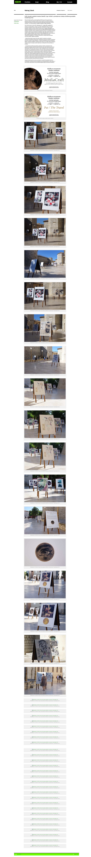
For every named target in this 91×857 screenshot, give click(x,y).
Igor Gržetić (19, 854)
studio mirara (76, 854)
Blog (47, 2)
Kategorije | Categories (61, 10)
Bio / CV (59, 2)
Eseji (37, 2)
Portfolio (27, 2)
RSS (15, 10)
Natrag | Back (29, 10)
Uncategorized (16, 21)
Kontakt (69, 2)
